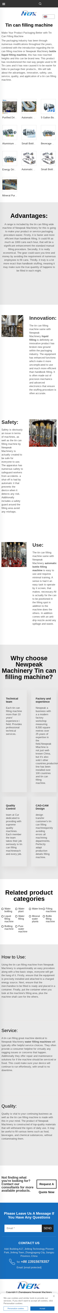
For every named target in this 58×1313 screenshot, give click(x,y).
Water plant (21, 910)
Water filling (21, 917)
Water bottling (8, 910)
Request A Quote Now (46, 1185)
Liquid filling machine (9, 919)
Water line (37, 908)
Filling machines (51, 910)
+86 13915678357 (35, 1262)
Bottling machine (9, 927)
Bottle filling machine (50, 919)
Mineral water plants (36, 919)
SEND (48, 1228)
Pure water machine (22, 929)
